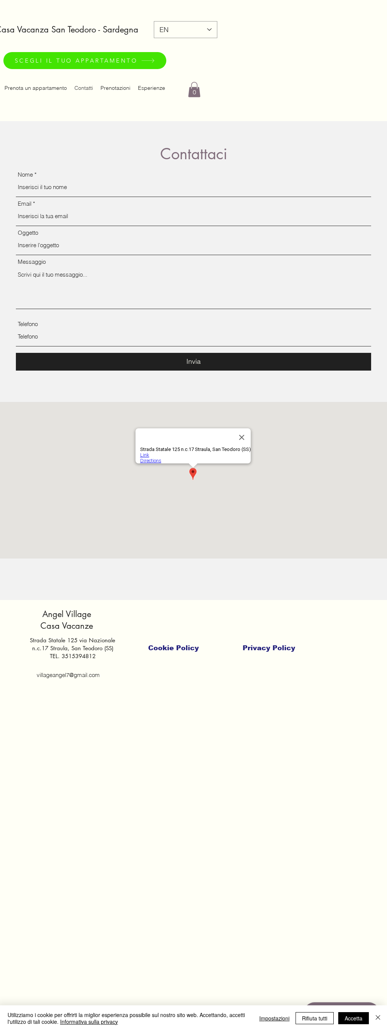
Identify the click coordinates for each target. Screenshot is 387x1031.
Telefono (28, 324)
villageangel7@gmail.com (68, 675)
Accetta (353, 1018)
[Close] (377, 1018)
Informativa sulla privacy (89, 1021)
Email (24, 203)
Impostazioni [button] (274, 1018)
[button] (194, 89)
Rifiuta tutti (314, 1018)
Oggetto (28, 232)
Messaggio (32, 262)
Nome (25, 174)
